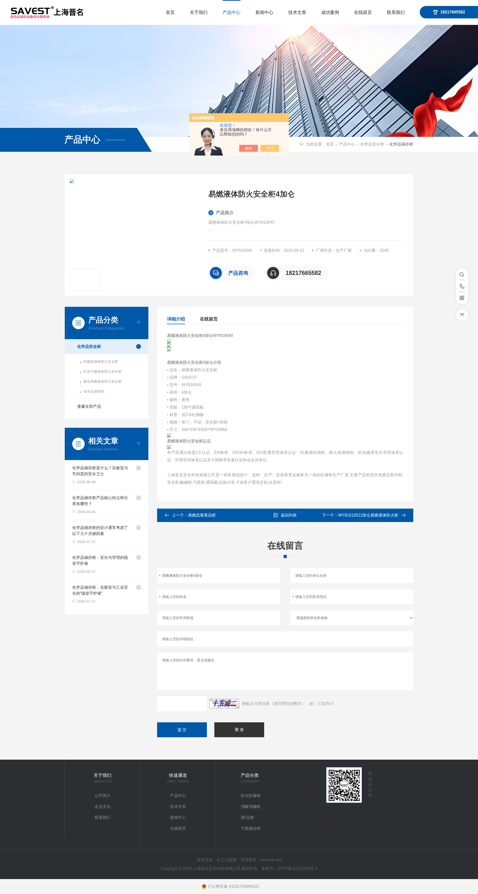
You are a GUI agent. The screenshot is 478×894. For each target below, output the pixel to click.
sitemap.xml (271, 860)
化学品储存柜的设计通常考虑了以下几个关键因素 (100, 531)
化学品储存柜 (93, 391)
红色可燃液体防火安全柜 (102, 371)
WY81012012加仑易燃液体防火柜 (368, 515)
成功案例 (330, 12)
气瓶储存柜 (251, 828)
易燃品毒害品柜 (202, 515)
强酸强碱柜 (251, 806)
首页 (170, 12)
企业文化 (103, 806)
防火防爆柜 (251, 795)
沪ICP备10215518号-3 (297, 868)
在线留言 (363, 12)
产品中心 (231, 12)
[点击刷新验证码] (224, 704)
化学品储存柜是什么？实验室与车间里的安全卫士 (100, 471)
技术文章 (297, 12)
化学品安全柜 (372, 144)
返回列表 (289, 515)
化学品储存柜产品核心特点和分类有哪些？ (100, 501)
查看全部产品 (89, 406)
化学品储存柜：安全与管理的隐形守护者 (100, 560)
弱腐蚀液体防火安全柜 (100, 362)
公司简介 (103, 795)
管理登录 (248, 860)
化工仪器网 (227, 860)
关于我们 (199, 12)
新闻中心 (264, 12)
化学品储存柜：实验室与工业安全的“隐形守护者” (100, 590)
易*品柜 (247, 817)
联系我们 (396, 12)
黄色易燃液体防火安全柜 (102, 381)
